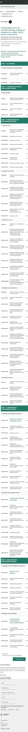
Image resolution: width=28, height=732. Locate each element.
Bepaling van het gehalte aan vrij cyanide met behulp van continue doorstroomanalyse (16, 261)
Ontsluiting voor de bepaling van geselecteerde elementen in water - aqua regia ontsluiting (17, 189)
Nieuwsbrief (19, 659)
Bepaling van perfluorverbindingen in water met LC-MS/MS (16, 465)
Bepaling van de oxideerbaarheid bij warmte (16, 322)
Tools (3, 697)
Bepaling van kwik (14, 215)
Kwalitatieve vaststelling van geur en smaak (16, 115)
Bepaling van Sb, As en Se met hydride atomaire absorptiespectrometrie (17, 210)
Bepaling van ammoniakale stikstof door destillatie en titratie (16, 402)
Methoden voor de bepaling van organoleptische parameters (17, 98)
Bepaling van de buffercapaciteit (13, 158)
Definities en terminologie (15, 82)
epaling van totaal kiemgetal (14, 572)
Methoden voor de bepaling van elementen (17, 175)
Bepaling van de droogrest (16, 136)
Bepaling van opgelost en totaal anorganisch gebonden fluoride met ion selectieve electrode (17, 247)
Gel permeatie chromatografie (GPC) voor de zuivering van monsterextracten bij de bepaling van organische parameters (16, 552)
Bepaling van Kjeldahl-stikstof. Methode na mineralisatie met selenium (17, 328)
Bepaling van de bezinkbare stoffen (16, 298)
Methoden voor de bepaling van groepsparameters (17, 292)
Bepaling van (15, 587)
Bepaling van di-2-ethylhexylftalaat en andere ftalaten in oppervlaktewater (16, 438)
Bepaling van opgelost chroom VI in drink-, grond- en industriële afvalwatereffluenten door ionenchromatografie (17, 281)
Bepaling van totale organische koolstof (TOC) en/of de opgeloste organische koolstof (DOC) (17, 371)
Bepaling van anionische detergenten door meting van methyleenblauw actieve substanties (16, 363)
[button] (14, 6)
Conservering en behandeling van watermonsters (16, 74)
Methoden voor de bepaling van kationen (17, 382)
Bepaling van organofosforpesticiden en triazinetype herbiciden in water (17, 445)
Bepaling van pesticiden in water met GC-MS (16, 477)
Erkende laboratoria (10, 11)
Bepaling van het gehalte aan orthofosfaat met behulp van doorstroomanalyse (16, 240)
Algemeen (3, 51)
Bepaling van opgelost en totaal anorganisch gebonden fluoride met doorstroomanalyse (17, 254)
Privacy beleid (11, 709)
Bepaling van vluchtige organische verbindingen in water (16, 459)
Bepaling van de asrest (15, 140)
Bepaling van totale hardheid (16, 167)
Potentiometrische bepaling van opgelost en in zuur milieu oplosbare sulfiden (17, 267)
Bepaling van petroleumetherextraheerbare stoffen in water (16, 507)
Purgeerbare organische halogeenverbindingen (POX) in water (17, 527)
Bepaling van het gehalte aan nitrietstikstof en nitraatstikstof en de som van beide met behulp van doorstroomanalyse (17, 336)
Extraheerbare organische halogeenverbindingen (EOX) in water (17, 513)
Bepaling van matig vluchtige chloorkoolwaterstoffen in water (16, 452)
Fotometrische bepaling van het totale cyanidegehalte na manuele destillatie (17, 356)
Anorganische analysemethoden (9, 53)
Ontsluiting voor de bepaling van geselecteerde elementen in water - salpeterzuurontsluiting (17, 182)
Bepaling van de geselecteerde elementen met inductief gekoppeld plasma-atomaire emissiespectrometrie (17, 196)
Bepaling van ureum (14, 432)
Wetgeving (5, 688)
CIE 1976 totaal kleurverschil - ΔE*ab (16, 104)
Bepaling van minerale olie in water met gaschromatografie (16, 537)
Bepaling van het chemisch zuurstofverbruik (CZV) (16, 317)
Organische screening (15, 532)
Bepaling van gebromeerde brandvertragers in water (16, 487)
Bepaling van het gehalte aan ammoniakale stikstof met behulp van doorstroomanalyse (17, 395)
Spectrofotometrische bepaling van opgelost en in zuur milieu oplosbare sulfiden (17, 274)
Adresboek (5, 702)
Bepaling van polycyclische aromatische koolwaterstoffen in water (17, 427)
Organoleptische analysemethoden (16, 51)
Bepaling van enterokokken (16, 583)
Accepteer (3, 678)
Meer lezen (3, 674)
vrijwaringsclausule (5, 706)
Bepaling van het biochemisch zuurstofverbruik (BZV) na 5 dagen (17, 311)
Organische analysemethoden (8, 55)
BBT (3, 683)
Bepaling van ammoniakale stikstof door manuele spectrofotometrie (16, 388)
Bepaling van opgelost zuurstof (17, 163)
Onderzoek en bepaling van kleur (16, 109)
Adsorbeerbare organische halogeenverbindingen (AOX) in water (17, 520)
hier (3, 45)
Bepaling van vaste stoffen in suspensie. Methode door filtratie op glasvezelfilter (16, 304)
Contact (17, 709)
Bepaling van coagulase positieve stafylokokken (15, 608)
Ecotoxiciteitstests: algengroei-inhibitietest (17, 635)
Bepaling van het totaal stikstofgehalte (15, 343)
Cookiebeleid (3, 709)
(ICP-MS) (18, 205)
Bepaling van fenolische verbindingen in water (16, 419)
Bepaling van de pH (14, 153)
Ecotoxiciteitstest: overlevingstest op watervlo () (17, 620)
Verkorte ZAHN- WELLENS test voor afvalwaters (17, 646)
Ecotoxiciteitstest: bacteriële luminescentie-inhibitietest (16, 640)
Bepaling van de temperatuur (16, 144)
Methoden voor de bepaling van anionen (17, 224)
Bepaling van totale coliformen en (17, 579)
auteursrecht (3, 707)
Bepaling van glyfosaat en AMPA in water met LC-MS (17, 482)
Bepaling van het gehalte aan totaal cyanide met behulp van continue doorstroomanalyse (17, 349)
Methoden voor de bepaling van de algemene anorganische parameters (17, 131)
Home (1, 11)
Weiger (8, 678)
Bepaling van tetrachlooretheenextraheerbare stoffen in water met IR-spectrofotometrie (17, 544)
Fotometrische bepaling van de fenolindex (17, 499)
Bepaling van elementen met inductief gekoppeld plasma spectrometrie (16, 204)
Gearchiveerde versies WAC (8, 16)
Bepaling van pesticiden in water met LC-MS (16, 471)
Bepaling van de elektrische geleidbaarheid (16, 149)
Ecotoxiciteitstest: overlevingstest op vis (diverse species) (16, 629)
